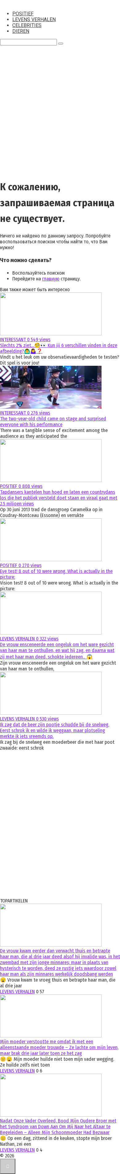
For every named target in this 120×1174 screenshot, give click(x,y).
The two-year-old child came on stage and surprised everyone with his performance (53, 421)
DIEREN (20, 31)
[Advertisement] (60, 113)
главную (50, 279)
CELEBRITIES (27, 25)
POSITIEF (23, 14)
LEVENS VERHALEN (34, 19)
